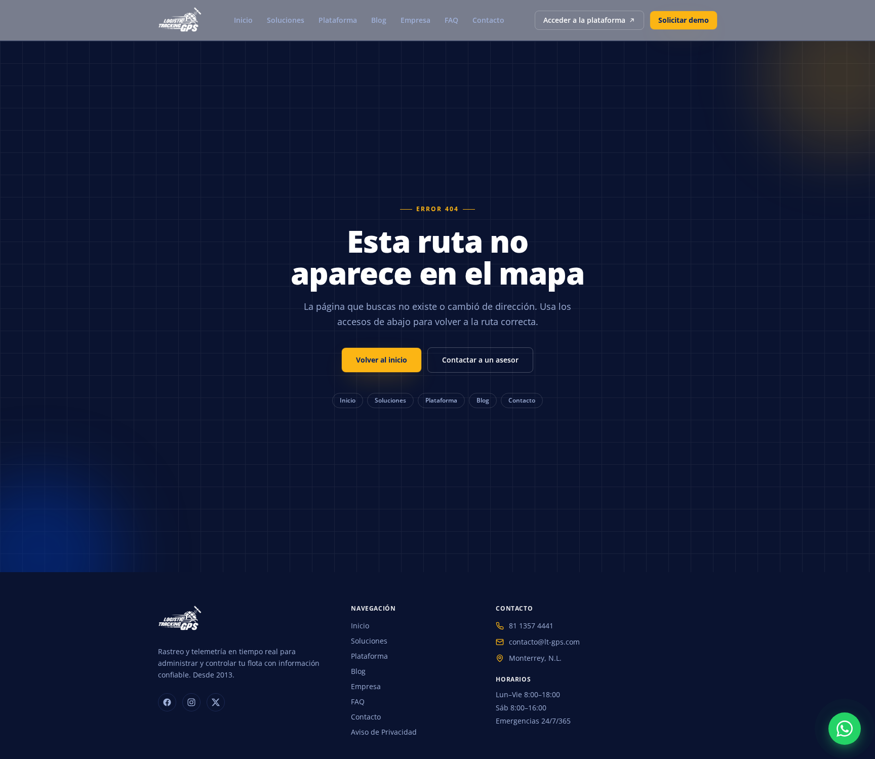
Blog (378, 20)
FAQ (451, 20)
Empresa (415, 20)
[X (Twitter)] (216, 702)
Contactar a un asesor (480, 360)
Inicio (243, 20)
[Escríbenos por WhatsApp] (844, 728)
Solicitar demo (683, 20)
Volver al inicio (381, 360)
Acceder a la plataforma (584, 20)
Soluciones (285, 20)
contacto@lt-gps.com (544, 642)
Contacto (488, 20)
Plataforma (338, 20)
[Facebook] (167, 702)
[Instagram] (191, 702)
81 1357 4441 (531, 625)
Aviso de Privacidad (384, 732)
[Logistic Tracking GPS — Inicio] (181, 20)
